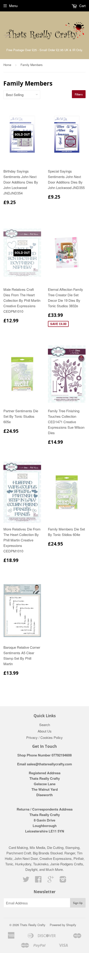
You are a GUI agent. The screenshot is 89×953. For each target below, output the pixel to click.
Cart (82, 5)
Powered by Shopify (63, 925)
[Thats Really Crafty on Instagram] (63, 880)
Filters (79, 94)
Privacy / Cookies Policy (44, 737)
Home (7, 65)
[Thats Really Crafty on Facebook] (38, 880)
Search (44, 724)
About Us (45, 731)
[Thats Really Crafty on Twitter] (26, 880)
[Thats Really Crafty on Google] (50, 880)
